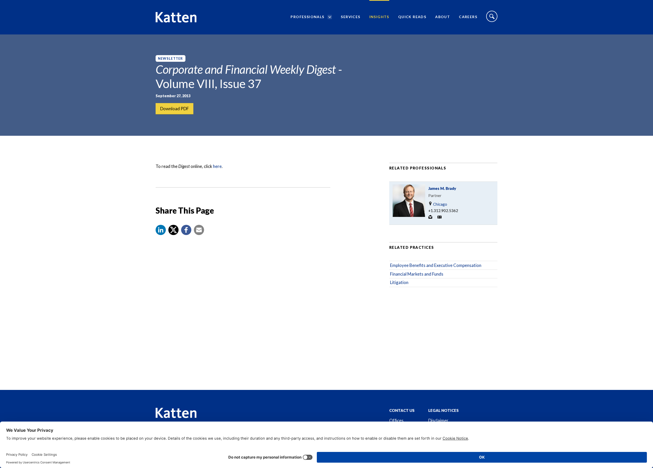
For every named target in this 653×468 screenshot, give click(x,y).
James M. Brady (442, 188)
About (442, 17)
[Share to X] (173, 230)
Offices (396, 420)
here (217, 166)
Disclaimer (438, 420)
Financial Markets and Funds (416, 274)
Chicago (439, 204)
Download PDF (174, 108)
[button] (161, 230)
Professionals (307, 17)
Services (350, 17)
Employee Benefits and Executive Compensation (435, 265)
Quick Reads (412, 17)
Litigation (399, 282)
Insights (379, 17)
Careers (468, 17)
